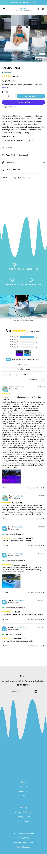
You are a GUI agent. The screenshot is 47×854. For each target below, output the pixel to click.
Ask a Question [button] (25, 369)
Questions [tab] (19, 375)
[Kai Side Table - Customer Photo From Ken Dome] (27, 353)
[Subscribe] (35, 691)
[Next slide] (44, 2)
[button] (38, 9)
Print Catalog (23, 821)
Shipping (23, 807)
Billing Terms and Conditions (23, 833)
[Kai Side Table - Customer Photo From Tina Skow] (19, 353)
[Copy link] (29, 177)
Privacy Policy (23, 838)
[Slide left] (2, 38)
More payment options (9, 107)
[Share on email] (24, 177)
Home (23, 782)
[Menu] (4, 9)
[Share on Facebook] (9, 177)
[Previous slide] (2, 2)
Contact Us (23, 791)
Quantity (5, 92)
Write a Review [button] (24, 365)
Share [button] (6, 488)
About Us (23, 786)
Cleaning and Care (23, 817)
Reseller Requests (23, 847)
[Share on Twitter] (14, 177)
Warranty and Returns (23, 812)
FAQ (23, 795)
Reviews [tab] (5, 375)
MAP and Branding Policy (23, 842)
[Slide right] (44, 38)
